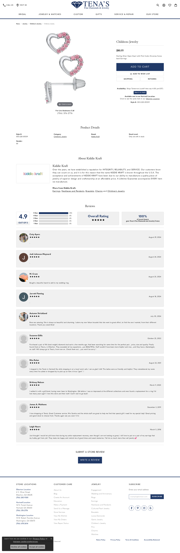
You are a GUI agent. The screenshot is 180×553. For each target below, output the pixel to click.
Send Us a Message (61, 508)
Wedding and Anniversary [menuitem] (101, 494)
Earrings (56, 191)
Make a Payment (60, 505)
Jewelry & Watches (50, 14)
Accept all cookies (36, 547)
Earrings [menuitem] (94, 501)
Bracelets (90, 191)
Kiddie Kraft (95, 137)
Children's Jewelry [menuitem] (98, 523)
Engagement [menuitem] (96, 490)
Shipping (128, 79)
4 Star (35, 216)
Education (58, 501)
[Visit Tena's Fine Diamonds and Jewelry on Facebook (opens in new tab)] (131, 508)
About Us (57, 490)
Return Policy (100, 540)
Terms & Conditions (132, 540)
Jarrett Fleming (37, 294)
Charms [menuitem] (94, 531)
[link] (8, 5)
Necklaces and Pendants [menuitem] (101, 505)
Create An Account (61, 497)
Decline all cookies (18, 547)
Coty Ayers (35, 235)
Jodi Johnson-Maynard (40, 254)
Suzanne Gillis (36, 336)
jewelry (25, 24)
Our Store (152, 14)
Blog (55, 494)
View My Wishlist (60, 516)
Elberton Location (153, 99)
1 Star (36, 223)
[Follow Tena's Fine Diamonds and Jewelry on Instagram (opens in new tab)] (144, 508)
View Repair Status (61, 523)
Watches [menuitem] (94, 534)
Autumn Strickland (38, 314)
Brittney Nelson (37, 383)
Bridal (22, 14)
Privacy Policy (115, 540)
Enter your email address (139, 490)
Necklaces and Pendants (73, 191)
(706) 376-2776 (64, 113)
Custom (78, 14)
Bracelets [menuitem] (95, 512)
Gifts (99, 14)
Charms (99, 191)
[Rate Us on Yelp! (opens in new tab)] (150, 508)
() (70, 213)
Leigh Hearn (35, 427)
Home (18, 24)
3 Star (35, 218)
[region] (64, 67)
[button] (21, 5)
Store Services (59, 512)
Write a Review (90, 460)
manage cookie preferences (25, 541)
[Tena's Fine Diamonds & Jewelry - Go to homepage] (90, 5)
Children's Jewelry (35, 24)
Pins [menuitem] (93, 527)
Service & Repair (124, 14)
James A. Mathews (38, 405)
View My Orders (60, 520)
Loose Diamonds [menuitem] (98, 516)
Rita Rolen (34, 360)
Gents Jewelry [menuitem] (97, 520)
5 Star (35, 213)
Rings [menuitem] (93, 497)
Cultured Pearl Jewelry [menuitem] (100, 508)
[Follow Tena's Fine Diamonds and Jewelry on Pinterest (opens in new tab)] (137, 508)
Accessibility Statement (152, 540)
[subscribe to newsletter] (157, 496)
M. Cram (34, 274)
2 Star (35, 221)
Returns (152, 79)
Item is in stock (140, 92)
